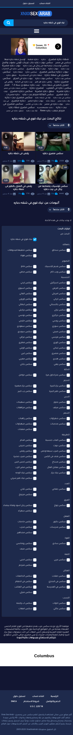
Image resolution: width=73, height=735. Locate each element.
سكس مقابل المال (56, 467)
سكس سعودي (24, 326)
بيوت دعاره (53, 69)
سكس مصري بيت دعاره (18, 97)
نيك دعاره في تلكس (34, 104)
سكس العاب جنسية (55, 440)
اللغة (67, 554)
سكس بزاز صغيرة (23, 386)
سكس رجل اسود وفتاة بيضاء (17, 505)
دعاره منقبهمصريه (45, 108)
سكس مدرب (26, 527)
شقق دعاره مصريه (44, 91)
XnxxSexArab (32, 730)
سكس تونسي (25, 315)
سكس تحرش (25, 446)
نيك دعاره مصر (64, 101)
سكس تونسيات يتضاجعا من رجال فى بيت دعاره (46, 66)
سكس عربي (60, 560)
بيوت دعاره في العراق (23, 78)
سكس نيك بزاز (58, 473)
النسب (66, 598)
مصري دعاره (37, 88)
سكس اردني (26, 283)
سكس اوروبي (25, 299)
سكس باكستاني (58, 304)
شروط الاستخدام (31, 702)
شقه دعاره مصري (58, 59)
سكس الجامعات (24, 576)
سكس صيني (59, 332)
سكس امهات (25, 609)
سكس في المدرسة (56, 587)
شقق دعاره (11, 75)
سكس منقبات (25, 429)
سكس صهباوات (23, 424)
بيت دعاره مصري (36, 69)
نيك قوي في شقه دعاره (21, 239)
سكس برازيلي (25, 310)
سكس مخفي (25, 272)
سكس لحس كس (23, 462)
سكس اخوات (59, 603)
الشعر (66, 413)
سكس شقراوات (58, 418)
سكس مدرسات (58, 527)
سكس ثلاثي (26, 489)
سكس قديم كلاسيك (55, 266)
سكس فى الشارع (57, 581)
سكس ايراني (59, 299)
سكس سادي (59, 543)
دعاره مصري (18, 101)
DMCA (14, 702)
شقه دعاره (18, 72)
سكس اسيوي (25, 288)
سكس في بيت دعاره (61, 98)
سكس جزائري (59, 315)
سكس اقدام (26, 440)
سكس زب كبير (25, 391)
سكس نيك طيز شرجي (21, 478)
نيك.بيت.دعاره (32, 111)
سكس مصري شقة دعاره (21, 107)
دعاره (43, 60)
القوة (67, 538)
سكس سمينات (24, 402)
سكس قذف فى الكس (55, 456)
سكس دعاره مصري (21, 91)
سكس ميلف (59, 408)
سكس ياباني (26, 364)
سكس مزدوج (25, 495)
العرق (66, 500)
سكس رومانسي (24, 543)
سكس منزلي (26, 592)
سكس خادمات (25, 522)
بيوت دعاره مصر (35, 101)
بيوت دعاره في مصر (54, 104)
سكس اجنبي (26, 560)
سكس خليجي (25, 321)
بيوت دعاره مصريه (11, 66)
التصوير (65, 261)
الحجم (66, 380)
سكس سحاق (59, 250)
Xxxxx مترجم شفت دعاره (52, 111)
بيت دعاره (65, 69)
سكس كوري (59, 343)
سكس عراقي (26, 337)
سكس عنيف (26, 549)
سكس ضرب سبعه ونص (53, 451)
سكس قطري (25, 343)
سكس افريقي (59, 288)
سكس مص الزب (23, 467)
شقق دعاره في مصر (15, 111)
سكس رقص (26, 451)
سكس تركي (60, 310)
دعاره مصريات (13, 95)
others (66, 245)
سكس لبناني (59, 348)
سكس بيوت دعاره (44, 78)
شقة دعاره (50, 101)
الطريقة (65, 435)
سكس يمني (60, 364)
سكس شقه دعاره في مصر (15, 88)
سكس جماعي (59, 489)
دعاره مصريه (63, 91)
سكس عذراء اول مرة (56, 375)
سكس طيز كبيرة (57, 391)
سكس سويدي (25, 332)
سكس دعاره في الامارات (13, 69)
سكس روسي (59, 321)
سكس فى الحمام (23, 581)
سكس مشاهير (24, 533)
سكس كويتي (26, 348)
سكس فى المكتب (23, 587)
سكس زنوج (60, 505)
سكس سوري (59, 326)
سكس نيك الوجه (24, 473)
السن (66, 397)
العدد (67, 484)
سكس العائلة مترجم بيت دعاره (38, 94)
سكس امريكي (59, 294)
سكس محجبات (58, 424)
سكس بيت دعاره (62, 79)
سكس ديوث (59, 446)
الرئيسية (54, 696)
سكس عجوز (60, 402)
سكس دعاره (31, 72)
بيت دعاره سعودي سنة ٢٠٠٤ (26, 85)
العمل (66, 516)
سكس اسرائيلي (58, 283)
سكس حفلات (59, 576)
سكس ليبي (26, 353)
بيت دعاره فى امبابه (23, 82)
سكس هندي (59, 359)
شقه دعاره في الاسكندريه (30, 75)
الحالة (66, 370)
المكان (66, 571)
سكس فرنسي (59, 337)
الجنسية (65, 277)
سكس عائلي (59, 609)
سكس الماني (25, 294)
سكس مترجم (25, 565)
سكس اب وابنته (24, 603)
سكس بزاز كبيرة (58, 386)
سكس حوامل (25, 375)
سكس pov (26, 266)
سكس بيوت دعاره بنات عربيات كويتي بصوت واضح (27, 62)
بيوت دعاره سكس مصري (53, 72)
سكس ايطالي (25, 304)
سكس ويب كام (58, 272)
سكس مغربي (25, 359)
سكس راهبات (25, 418)
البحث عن (64, 234)
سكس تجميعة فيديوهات (20, 250)
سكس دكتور (59, 522)
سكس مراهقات (24, 408)
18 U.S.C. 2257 (36, 707)
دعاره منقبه (33, 59)
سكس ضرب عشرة (22, 456)
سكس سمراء (25, 511)
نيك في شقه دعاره (43, 98)
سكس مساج (59, 462)
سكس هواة (26, 256)
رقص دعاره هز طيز (43, 82)
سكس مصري (59, 353)
